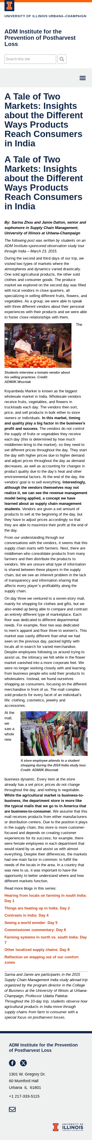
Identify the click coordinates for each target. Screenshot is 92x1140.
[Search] (62, 59)
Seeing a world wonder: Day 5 (30, 923)
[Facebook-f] (12, 1063)
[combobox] (30, 59)
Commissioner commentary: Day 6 (35, 930)
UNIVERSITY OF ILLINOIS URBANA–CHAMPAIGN (45, 16)
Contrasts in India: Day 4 (26, 915)
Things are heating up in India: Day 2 (37, 908)
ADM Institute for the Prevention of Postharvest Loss (40, 37)
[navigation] (82, 78)
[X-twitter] (23, 1063)
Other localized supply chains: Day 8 (36, 950)
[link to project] (9, 5)
